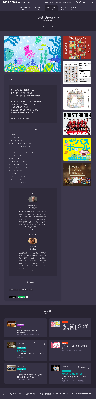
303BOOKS (13, 290)
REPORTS (21, 324)
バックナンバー (48, 25)
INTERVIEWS (22, 348)
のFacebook (20, 118)
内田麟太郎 (23, 290)
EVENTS (64, 322)
